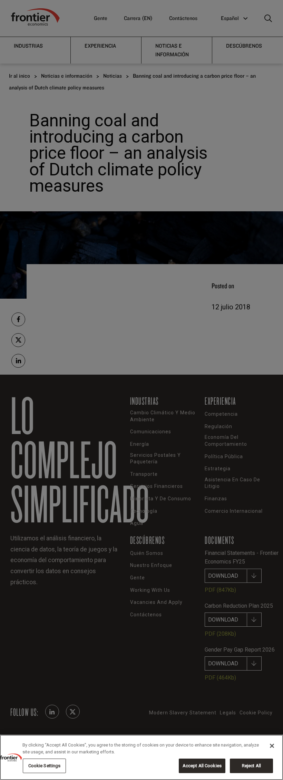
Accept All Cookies (202, 765)
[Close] (272, 745)
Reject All (251, 765)
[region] (141, 757)
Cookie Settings (44, 765)
